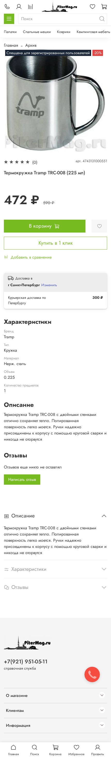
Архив (30, 45)
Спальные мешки (37, 31)
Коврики (63, 31)
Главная (11, 45)
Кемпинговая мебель (93, 31)
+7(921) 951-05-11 (25, 661)
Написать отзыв (22, 479)
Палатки (10, 31)
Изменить (49, 285)
